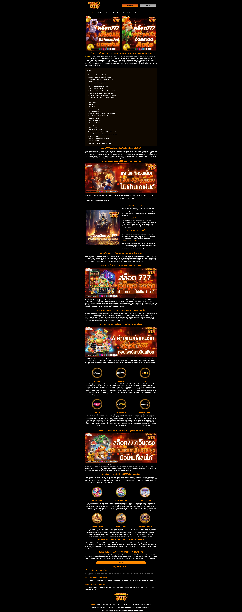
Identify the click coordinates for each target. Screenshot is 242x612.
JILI (92, 104)
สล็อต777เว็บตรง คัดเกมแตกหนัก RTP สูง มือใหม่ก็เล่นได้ (103, 113)
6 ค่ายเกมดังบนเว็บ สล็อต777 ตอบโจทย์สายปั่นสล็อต (102, 98)
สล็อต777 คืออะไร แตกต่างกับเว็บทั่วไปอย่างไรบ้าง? (101, 77)
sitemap (148, 13)
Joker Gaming (95, 109)
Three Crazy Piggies (97, 129)
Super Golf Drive (96, 120)
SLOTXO (94, 102)
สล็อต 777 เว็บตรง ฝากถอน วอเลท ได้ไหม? (102, 143)
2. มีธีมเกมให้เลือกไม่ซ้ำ (97, 84)
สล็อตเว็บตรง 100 (101, 13)
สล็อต (114, 13)
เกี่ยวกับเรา (137, 13)
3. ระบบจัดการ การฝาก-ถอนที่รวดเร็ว (100, 86)
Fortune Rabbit (95, 118)
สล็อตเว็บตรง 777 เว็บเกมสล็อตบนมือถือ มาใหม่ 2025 (102, 91)
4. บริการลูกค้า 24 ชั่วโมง (97, 88)
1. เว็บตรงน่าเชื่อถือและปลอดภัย (98, 82)
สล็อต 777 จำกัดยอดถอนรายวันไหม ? (100, 141)
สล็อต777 (93, 13)
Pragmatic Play (96, 111)
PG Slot (93, 100)
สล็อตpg (109, 13)
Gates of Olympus (96, 123)
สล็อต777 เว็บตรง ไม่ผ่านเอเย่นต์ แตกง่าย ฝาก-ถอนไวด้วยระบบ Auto (104, 75)
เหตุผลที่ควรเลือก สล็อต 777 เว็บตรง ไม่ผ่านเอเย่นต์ (101, 79)
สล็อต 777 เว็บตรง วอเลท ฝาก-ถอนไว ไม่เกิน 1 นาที (101, 93)
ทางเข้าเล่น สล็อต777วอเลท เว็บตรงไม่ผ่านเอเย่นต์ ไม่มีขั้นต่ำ (103, 95)
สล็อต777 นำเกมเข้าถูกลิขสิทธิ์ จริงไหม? (100, 138)
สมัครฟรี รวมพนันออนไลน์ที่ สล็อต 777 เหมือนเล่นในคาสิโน (103, 132)
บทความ (143, 13)
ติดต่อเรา (131, 13)
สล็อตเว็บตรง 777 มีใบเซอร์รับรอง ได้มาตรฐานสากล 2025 (103, 134)
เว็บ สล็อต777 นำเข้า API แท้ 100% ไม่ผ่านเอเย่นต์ (101, 116)
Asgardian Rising (96, 125)
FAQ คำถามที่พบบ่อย (94, 136)
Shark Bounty (95, 127)
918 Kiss (94, 107)
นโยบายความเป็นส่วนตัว (122, 13)
